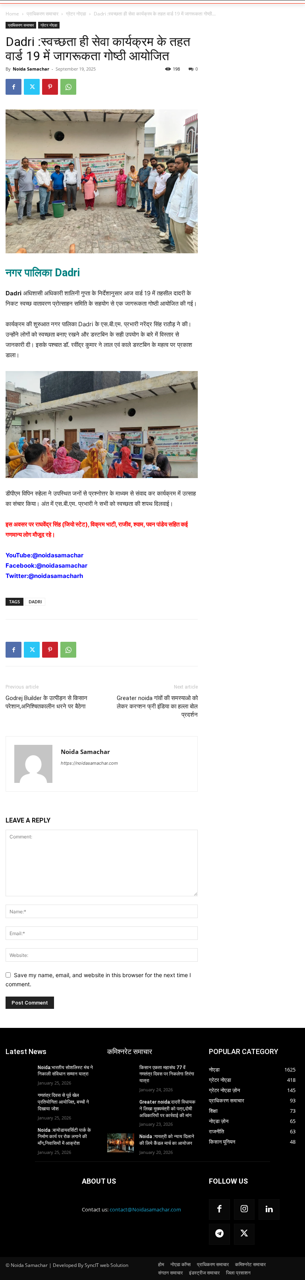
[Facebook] (13, 87)
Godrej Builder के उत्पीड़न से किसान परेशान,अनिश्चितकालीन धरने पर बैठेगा (46, 702)
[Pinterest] (50, 87)
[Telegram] (219, 1234)
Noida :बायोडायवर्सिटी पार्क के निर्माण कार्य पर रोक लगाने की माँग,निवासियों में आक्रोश (64, 1136)
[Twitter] (32, 87)
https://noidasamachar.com (89, 763)
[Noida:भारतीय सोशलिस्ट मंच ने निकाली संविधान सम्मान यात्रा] (19, 1073)
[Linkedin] (269, 1209)
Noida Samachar (31, 69)
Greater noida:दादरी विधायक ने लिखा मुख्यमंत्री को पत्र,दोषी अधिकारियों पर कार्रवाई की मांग (167, 1108)
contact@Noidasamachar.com (145, 1209)
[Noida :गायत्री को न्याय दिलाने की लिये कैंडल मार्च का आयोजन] (120, 1142)
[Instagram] (244, 1209)
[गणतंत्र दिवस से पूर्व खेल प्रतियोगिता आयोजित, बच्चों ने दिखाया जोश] (19, 1101)
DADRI (35, 602)
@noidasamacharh (55, 576)
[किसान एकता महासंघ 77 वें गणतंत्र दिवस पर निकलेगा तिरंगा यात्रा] (120, 1073)
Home (12, 13)
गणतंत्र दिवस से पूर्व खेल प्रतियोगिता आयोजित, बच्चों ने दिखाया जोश (63, 1102)
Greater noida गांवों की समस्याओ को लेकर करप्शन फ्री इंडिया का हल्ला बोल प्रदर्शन (157, 706)
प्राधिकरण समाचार (42, 13)
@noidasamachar (57, 555)
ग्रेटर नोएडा (76, 13)
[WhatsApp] (68, 87)
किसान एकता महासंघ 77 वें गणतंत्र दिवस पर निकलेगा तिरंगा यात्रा (166, 1074)
